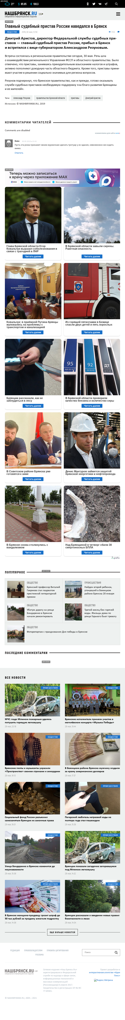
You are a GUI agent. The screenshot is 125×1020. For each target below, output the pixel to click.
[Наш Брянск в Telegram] (105, 3)
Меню (118, 14)
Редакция (15, 950)
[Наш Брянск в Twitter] (93, 3)
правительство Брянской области (50, 98)
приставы (75, 98)
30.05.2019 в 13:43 (29, 141)
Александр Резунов (22, 98)
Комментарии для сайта (107, 133)
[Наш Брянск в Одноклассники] (87, 3)
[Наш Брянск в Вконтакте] (99, 3)
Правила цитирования (58, 950)
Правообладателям (33, 950)
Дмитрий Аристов (92, 98)
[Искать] (116, 952)
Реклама (39, 954)
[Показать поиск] (116, 4)
